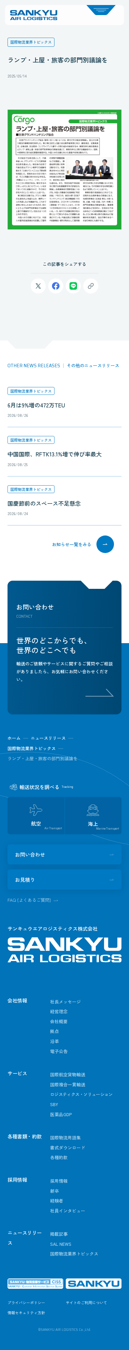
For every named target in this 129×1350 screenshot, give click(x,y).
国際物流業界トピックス (31, 391)
